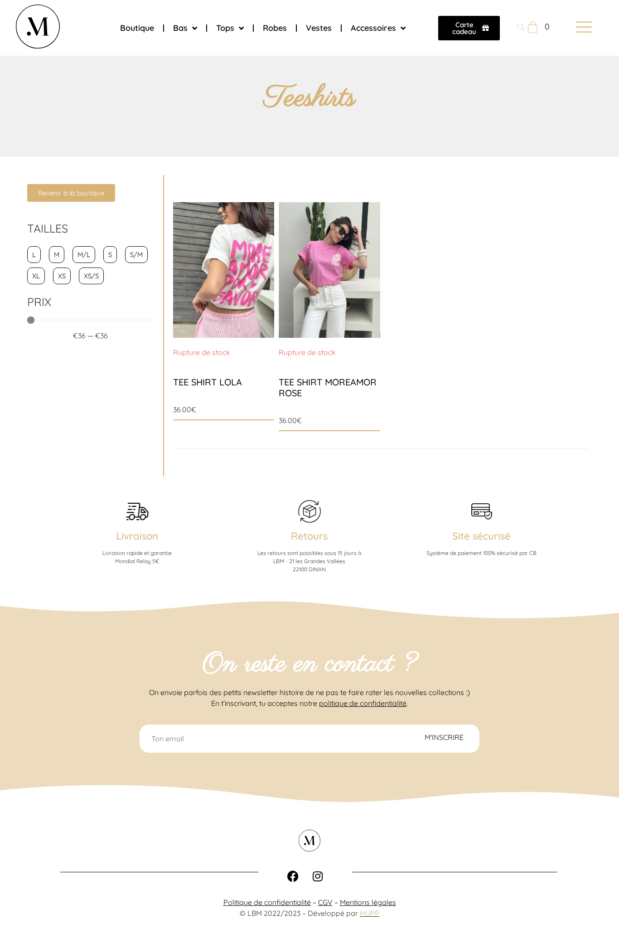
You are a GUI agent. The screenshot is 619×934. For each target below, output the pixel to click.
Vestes (319, 28)
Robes (275, 28)
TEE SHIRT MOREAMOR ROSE (328, 387)
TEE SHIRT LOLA (207, 382)
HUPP (369, 913)
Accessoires (373, 28)
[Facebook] (292, 876)
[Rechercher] (521, 28)
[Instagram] (317, 876)
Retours (309, 536)
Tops (225, 28)
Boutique (137, 28)
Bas (180, 28)
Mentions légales (368, 902)
